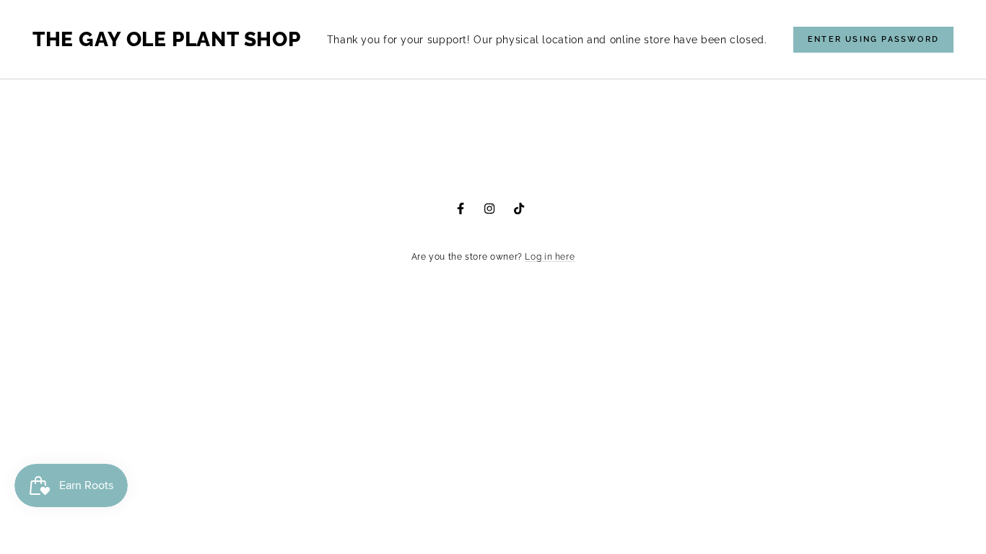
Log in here (550, 257)
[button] (873, 40)
